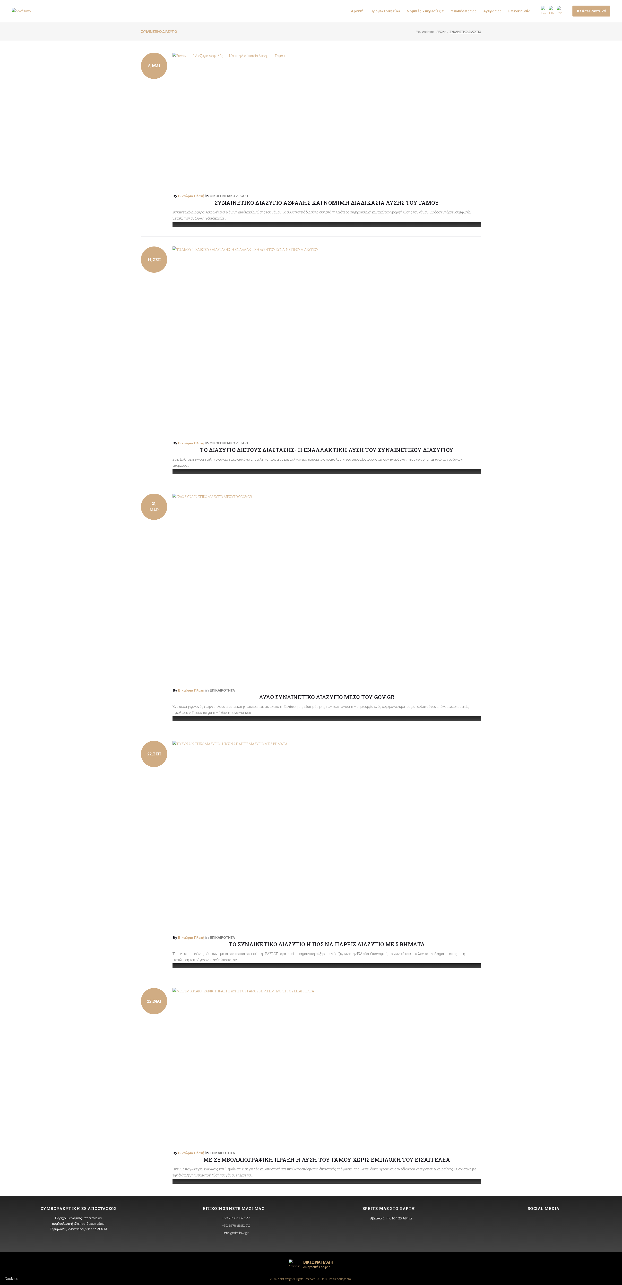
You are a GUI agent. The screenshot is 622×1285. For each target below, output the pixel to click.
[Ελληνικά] (543, 11)
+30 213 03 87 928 (235, 1218)
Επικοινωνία (519, 10)
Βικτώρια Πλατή (191, 196)
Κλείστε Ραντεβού (591, 11)
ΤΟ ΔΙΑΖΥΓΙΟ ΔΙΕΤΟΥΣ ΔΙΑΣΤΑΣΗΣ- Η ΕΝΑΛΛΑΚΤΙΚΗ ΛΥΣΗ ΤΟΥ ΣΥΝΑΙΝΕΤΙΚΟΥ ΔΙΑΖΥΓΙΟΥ (326, 449)
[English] (551, 11)
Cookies (11, 1278)
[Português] (559, 11)
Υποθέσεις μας (463, 10)
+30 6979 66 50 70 (235, 1225)
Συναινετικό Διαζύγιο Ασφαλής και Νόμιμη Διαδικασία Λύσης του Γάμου (327, 202)
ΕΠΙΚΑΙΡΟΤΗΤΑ (222, 690)
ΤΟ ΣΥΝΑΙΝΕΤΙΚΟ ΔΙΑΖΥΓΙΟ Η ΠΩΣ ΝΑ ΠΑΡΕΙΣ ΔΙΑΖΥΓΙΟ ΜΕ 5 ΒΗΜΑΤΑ (327, 944)
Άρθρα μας (492, 10)
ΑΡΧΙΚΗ (441, 32)
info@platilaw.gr (235, 1233)
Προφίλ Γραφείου (385, 10)
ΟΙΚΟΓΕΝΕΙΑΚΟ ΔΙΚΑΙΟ (229, 196)
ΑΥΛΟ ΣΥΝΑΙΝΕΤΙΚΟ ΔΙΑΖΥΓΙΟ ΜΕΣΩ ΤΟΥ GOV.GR (326, 697)
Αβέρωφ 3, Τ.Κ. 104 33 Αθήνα (390, 1218)
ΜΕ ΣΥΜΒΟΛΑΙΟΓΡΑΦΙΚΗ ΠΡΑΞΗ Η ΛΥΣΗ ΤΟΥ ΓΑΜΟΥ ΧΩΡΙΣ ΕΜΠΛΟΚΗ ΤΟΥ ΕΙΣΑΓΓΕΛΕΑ (326, 1159)
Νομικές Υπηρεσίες (425, 10)
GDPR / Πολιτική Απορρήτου (335, 1279)
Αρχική (357, 10)
